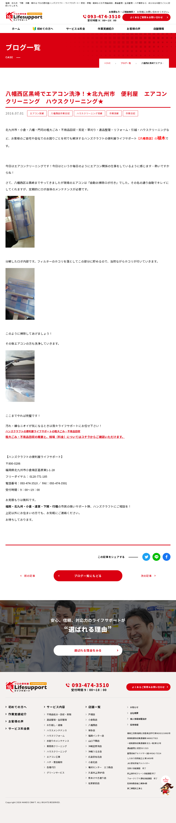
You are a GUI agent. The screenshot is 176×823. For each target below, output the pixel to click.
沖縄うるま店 (95, 751)
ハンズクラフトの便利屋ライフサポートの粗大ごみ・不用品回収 (43, 431)
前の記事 (29, 575)
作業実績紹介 (17, 714)
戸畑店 (91, 714)
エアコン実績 (37, 113)
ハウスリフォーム (56, 735)
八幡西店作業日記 (60, 113)
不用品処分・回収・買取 (59, 714)
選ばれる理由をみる (88, 650)
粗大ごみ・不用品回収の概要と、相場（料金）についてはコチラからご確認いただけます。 (65, 437)
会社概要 (134, 712)
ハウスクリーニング (57, 751)
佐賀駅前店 (94, 783)
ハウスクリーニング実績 (89, 113)
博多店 (91, 730)
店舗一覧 (94, 707)
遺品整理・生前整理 (57, 719)
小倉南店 (92, 719)
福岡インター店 (96, 735)
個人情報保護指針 (138, 718)
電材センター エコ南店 (100, 767)
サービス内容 (56, 707)
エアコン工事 (53, 756)
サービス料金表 (19, 728)
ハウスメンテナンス (57, 730)
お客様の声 (16, 721)
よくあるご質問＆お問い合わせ (146, 17)
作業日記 (130, 113)
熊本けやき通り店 (97, 778)
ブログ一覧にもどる (88, 576)
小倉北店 (92, 762)
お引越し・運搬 (54, 725)
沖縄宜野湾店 (95, 746)
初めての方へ (17, 707)
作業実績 (114, 113)
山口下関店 (94, 740)
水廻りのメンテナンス (58, 740)
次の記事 (146, 575)
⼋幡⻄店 (92, 725)
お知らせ (134, 707)
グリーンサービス (55, 772)
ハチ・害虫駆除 (54, 762)
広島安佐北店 (95, 756)
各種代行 (51, 767)
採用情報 (134, 724)
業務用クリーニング (57, 746)
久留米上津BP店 (96, 772)
